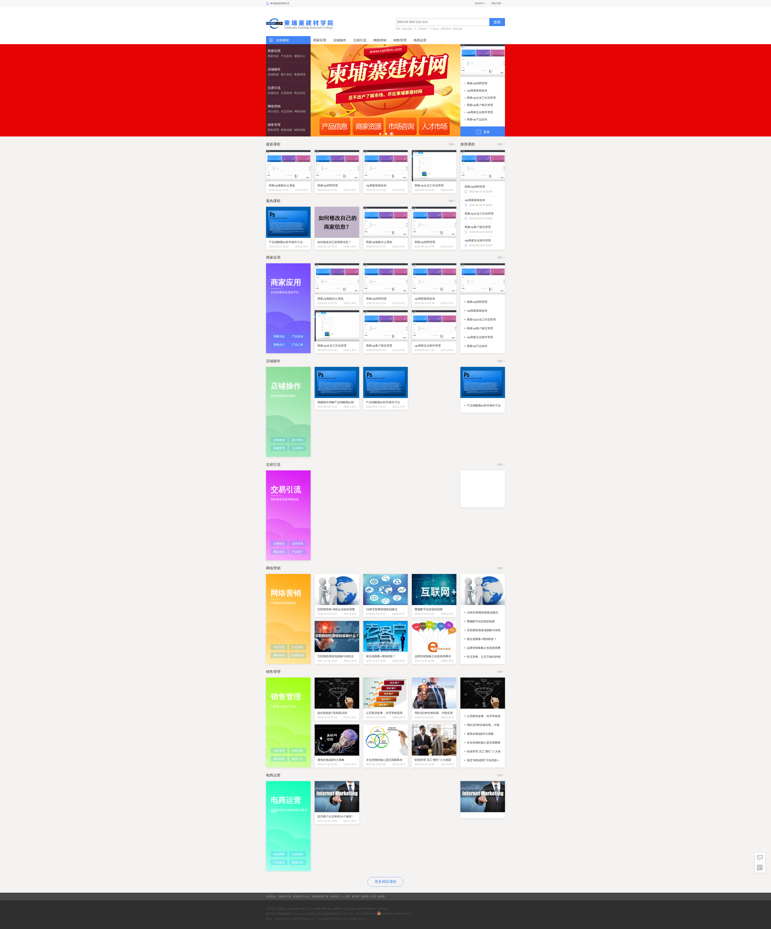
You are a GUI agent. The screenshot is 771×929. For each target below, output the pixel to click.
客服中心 (372, 908)
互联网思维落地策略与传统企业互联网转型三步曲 (484, 630)
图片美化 (286, 74)
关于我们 (271, 908)
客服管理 (299, 74)
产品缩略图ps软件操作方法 (484, 405)
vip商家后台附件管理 (480, 112)
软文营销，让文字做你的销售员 (484, 656)
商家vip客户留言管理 (480, 105)
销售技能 (286, 129)
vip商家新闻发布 (477, 90)
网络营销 (407, 28)
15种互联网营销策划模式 (482, 612)
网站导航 (496, 3)
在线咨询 (760, 858)
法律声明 (361, 908)
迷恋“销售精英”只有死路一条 (483, 760)
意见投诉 (349, 908)
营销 (398, 28)
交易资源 (286, 93)
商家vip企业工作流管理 (481, 97)
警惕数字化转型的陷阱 (481, 621)
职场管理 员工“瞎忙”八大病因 (484, 751)
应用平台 (479, 3)
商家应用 (319, 40)
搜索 (497, 22)
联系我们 (282, 908)
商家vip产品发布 (477, 119)
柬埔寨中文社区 (301, 896)
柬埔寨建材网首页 (280, 3)
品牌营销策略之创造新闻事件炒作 (484, 647)
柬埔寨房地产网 (320, 896)
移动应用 (293, 908)
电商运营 (420, 40)
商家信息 (273, 56)
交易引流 (359, 40)
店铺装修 (273, 74)
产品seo (434, 28)
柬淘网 (381, 896)
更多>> (452, 144)
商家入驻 (304, 908)
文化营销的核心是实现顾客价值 (484, 742)
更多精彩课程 (385, 882)
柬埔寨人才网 (368, 896)
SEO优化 (273, 111)
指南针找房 (285, 896)
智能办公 (299, 56)
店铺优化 (273, 93)
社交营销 (286, 111)
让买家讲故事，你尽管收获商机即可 (484, 716)
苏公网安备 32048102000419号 (397, 913)
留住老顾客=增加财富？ (482, 639)
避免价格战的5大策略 (480, 733)
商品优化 (299, 93)
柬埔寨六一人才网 (340, 896)
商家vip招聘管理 (477, 83)
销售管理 (446, 28)
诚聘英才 (338, 908)
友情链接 (383, 908)
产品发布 (286, 56)
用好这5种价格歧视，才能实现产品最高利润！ (483, 724)
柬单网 (355, 896)
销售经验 (457, 28)
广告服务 (316, 908)
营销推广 (423, 28)
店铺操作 (339, 40)
